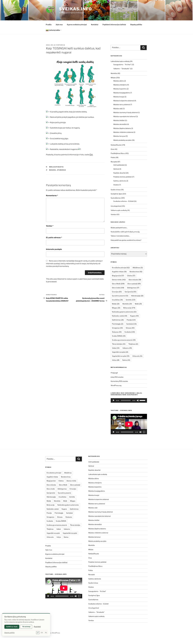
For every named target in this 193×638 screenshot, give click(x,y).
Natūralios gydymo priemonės (124, 312)
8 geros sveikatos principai (77, 24)
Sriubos (116, 185)
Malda (116, 304)
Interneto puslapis (54, 249)
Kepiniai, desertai (119, 173)
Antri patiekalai (118, 165)
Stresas (130, 328)
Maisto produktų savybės (122, 140)
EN (42, 632)
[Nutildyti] (138, 400)
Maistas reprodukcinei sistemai (124, 116)
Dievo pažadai (134, 284)
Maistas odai (117, 108)
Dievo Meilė (118, 284)
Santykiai (131, 324)
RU (46, 632)
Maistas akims (118, 81)
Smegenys (117, 328)
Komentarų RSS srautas (119, 381)
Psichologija (117, 324)
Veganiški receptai (120, 352)
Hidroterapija (137, 296)
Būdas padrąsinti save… (119, 228)
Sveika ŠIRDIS (119, 336)
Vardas (49, 226)
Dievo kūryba (135, 280)
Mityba (113, 78)
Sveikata (130, 332)
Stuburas (61, 170)
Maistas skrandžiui (120, 124)
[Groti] (113, 400)
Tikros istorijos (118, 344)
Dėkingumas (133, 288)
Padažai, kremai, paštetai (122, 177)
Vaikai (116, 348)
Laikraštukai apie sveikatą (120, 61)
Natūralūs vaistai (119, 316)
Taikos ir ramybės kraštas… (120, 236)
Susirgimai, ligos (116, 194)
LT (38, 632)
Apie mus (59, 24)
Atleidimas (138, 268)
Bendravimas (136, 272)
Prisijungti (114, 373)
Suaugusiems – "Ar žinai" (122, 64)
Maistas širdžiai (118, 120)
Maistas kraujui (118, 97)
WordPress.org (116, 385)
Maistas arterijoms (120, 85)
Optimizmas (118, 320)
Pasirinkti (37, 627)
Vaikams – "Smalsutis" (121, 68)
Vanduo (113, 214)
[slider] (143, 400)
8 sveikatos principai (121, 268)
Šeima (126, 360)
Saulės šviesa (115, 190)
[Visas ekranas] (144, 432)
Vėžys (115, 360)
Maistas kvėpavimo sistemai (123, 101)
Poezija (131, 320)
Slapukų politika (136, 24)
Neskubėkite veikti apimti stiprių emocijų (125, 232)
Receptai (114, 162)
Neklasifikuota (56, 167)
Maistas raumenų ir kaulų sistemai (125, 112)
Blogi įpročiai (118, 276)
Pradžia (48, 24)
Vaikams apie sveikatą (119, 210)
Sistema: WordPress (52, 633)
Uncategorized (116, 206)
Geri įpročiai (130, 292)
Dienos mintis (119, 280)
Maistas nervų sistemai (121, 104)
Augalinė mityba (119, 272)
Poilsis (113, 157)
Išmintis (130, 300)
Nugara (52, 170)
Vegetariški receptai (120, 356)
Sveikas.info (75, 8)
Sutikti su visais (11, 627)
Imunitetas (117, 300)
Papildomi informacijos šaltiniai (114, 24)
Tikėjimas (133, 344)
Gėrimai (116, 169)
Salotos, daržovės (119, 181)
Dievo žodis (118, 288)
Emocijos (117, 292)
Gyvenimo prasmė (120, 296)
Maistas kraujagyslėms (121, 93)
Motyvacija (129, 308)
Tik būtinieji (26, 627)
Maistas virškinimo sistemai (123, 132)
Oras (112, 149)
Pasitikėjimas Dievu (118, 153)
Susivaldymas (116, 198)
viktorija (60, 45)
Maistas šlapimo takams (122, 128)
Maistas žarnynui (119, 136)
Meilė (138, 304)
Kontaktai (94, 24)
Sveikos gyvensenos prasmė (124, 340)
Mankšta (114, 73)
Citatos (131, 276)
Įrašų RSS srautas (117, 377)
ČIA (91, 155)
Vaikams (127, 348)
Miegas (116, 308)
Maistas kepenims (119, 89)
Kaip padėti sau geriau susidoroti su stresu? (126, 240)
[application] (129, 400)
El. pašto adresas (54, 237)
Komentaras (52, 195)
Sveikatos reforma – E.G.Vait (123, 201)
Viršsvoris (137, 356)
